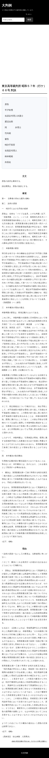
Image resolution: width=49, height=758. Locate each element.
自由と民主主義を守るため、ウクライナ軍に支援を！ (29, 741)
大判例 (7, 5)
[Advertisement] (24, 50)
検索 (29, 20)
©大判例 (24, 753)
